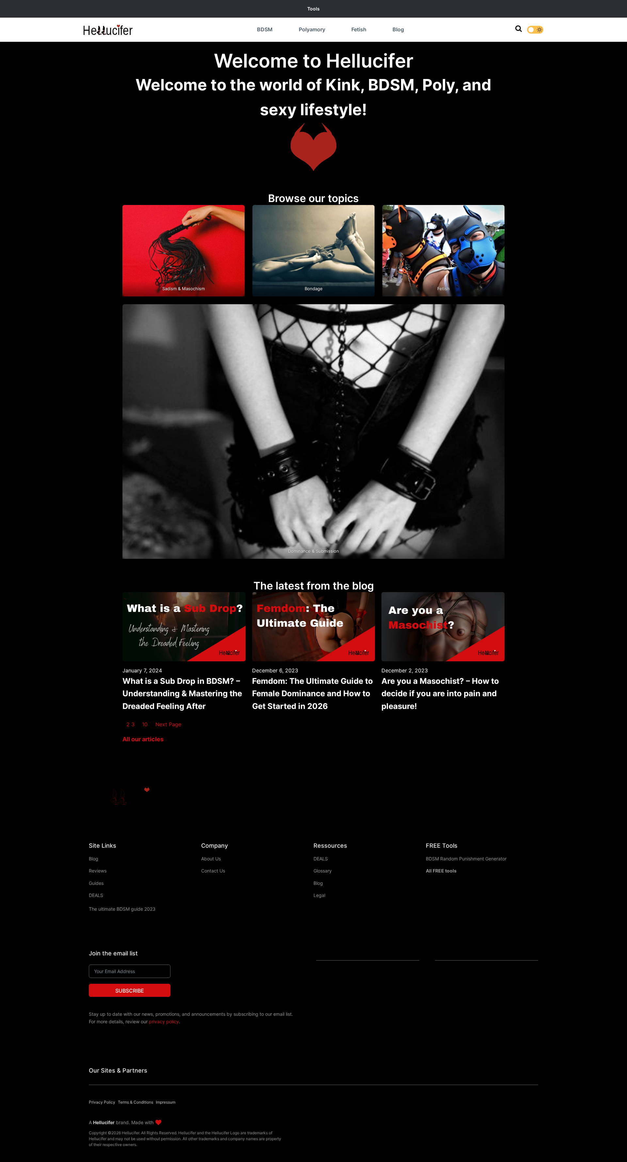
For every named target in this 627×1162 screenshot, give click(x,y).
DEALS (96, 895)
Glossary (323, 870)
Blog (398, 29)
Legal (319, 895)
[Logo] (129, 797)
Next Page (168, 724)
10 (145, 724)
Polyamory (312, 29)
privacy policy (164, 1021)
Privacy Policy (102, 1102)
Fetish (358, 29)
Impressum (165, 1102)
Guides (96, 883)
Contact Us (213, 870)
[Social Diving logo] (108, 30)
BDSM (265, 29)
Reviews (97, 870)
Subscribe (129, 990)
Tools (313, 8)
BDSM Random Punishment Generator (466, 858)
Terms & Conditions (135, 1102)
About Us (211, 858)
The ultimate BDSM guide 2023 (122, 909)
